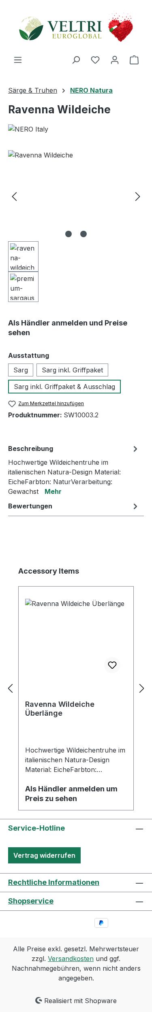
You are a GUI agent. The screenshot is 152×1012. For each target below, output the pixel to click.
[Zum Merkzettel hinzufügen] (112, 665)
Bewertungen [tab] (30, 506)
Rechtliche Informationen (53, 882)
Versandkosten (71, 959)
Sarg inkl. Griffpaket (72, 370)
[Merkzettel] (95, 59)
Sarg (20, 370)
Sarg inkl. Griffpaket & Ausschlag (64, 387)
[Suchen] (76, 59)
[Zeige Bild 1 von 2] (68, 234)
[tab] (74, 469)
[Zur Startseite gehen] (76, 27)
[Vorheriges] (14, 196)
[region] (76, 226)
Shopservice (31, 901)
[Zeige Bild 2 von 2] (83, 234)
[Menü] (18, 59)
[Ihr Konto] (114, 59)
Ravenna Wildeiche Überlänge (59, 708)
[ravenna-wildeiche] (76, 195)
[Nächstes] (138, 196)
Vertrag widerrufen (44, 855)
